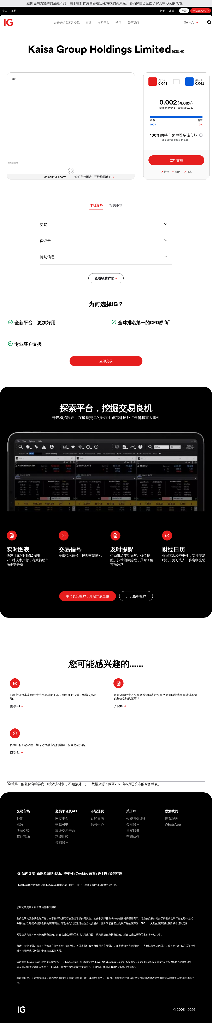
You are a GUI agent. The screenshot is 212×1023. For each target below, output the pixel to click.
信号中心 (97, 824)
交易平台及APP (66, 811)
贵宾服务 (133, 830)
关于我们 (133, 22)
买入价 (199, 80)
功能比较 (62, 836)
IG (18, 873)
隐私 (58, 873)
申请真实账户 (201, 10)
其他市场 (23, 836)
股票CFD (23, 830)
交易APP (61, 824)
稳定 (177, 171)
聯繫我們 (171, 811)
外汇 (20, 818)
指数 (20, 824)
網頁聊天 (171, 818)
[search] (209, 22)
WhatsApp (173, 824)
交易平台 (103, 22)
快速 (166, 171)
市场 (89, 22)
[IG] (8, 22)
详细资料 (96, 205)
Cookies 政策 (86, 873)
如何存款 (116, 873)
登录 (184, 10)
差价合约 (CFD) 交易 (67, 22)
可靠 (189, 171)
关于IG (131, 811)
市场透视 (97, 811)
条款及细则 (45, 873)
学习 (118, 22)
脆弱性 (69, 873)
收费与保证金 (136, 818)
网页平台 (62, 818)
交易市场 (23, 811)
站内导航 (28, 873)
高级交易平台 (65, 830)
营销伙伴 (133, 836)
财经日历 (97, 818)
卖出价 (162, 80)
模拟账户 (62, 842)
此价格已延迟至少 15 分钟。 (176, 140)
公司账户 (133, 824)
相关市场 (116, 205)
